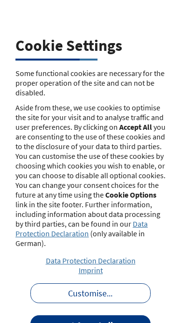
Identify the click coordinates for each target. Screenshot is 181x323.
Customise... (90, 293)
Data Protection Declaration (81, 228)
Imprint (91, 270)
